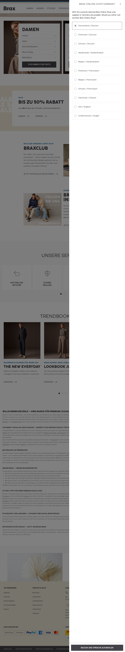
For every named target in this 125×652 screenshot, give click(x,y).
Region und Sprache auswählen (97, 648)
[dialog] (97, 326)
